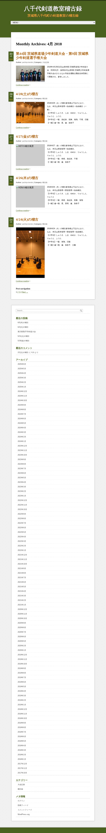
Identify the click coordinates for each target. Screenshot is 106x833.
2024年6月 (22, 419)
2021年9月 (22, 568)
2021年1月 (22, 605)
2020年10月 (22, 618)
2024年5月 (22, 423)
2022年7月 (22, 523)
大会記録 (45, 62)
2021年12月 (22, 555)
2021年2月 (22, 600)
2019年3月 (22, 696)
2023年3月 (22, 487)
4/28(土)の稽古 (27, 94)
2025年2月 (22, 382)
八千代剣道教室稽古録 (53, 9)
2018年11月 (22, 714)
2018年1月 (22, 759)
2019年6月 (22, 682)
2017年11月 (22, 768)
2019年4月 (22, 691)
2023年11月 (22, 450)
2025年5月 (22, 369)
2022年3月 (22, 541)
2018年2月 (22, 755)
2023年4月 (22, 482)
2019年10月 (22, 664)
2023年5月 (22, 478)
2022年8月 (22, 518)
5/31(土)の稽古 (23, 336)
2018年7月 (22, 732)
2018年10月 (22, 718)
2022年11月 (22, 505)
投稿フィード (23, 805)
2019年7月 (22, 677)
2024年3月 (22, 432)
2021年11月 (22, 559)
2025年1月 (22, 387)
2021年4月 (22, 591)
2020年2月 (22, 646)
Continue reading (22, 85)
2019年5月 (22, 686)
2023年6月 (22, 473)
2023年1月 (22, 496)
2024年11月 (22, 396)
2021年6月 (22, 582)
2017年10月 (22, 773)
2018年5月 (22, 741)
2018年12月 (22, 709)
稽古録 (44, 98)
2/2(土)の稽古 (23, 352)
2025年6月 (22, 364)
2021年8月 (22, 573)
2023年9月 (22, 459)
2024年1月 (22, 441)
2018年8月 (22, 727)
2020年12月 (22, 609)
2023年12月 (22, 446)
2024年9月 (22, 405)
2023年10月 (22, 455)
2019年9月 (22, 668)
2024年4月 (22, 428)
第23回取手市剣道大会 (27, 332)
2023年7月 (22, 468)
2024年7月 (22, 414)
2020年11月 (22, 614)
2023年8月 (22, 464)
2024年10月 (22, 400)
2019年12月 (22, 655)
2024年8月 (22, 409)
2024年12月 (22, 391)
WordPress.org (24, 814)
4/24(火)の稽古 (27, 219)
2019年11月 (22, 659)
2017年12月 (22, 764)
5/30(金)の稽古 (23, 341)
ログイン (21, 801)
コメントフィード (25, 810)
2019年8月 (22, 673)
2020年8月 (22, 627)
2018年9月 (22, 723)
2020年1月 (22, 650)
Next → (25, 292)
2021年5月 (22, 587)
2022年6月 (22, 528)
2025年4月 (22, 373)
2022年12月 (22, 500)
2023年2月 (22, 491)
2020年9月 (22, 623)
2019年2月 (22, 700)
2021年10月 (22, 564)
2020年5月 (22, 641)
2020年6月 (22, 637)
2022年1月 (22, 550)
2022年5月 (22, 532)
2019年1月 (22, 705)
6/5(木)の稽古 (23, 322)
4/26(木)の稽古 (27, 178)
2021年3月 (22, 596)
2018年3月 (22, 750)
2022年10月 (22, 509)
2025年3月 (22, 378)
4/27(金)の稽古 (27, 136)
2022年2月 (22, 546)
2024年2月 (22, 437)
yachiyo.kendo (27, 62)
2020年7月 (22, 632)
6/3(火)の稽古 (23, 327)
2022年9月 (22, 514)
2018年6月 (22, 736)
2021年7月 (22, 577)
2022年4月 (22, 537)
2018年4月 (22, 746)
